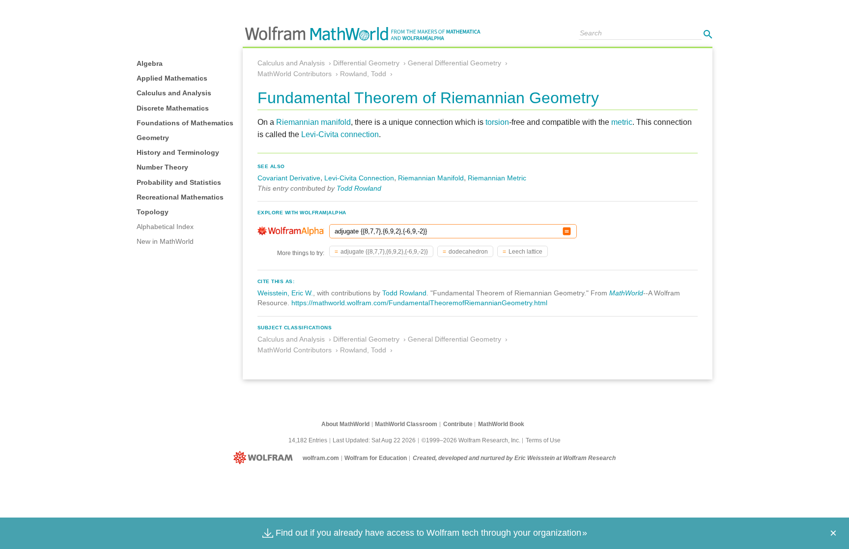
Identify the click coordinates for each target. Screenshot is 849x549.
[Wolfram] (265, 458)
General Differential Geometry (454, 63)
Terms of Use (543, 440)
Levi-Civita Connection (359, 178)
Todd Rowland (359, 188)
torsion (497, 122)
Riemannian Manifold (431, 178)
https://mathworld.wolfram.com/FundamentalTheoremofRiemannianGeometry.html (419, 303)
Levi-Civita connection (340, 134)
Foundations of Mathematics (185, 123)
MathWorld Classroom (406, 424)
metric (621, 122)
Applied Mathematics (172, 78)
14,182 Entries (307, 440)
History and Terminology (178, 152)
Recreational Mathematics (180, 197)
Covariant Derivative (288, 178)
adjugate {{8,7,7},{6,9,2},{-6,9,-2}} (384, 251)
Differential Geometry (366, 63)
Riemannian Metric (497, 178)
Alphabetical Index (165, 227)
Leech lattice (525, 251)
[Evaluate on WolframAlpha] (566, 231)
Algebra (150, 63)
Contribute (458, 424)
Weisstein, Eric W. (285, 293)
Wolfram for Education (375, 458)
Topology (153, 212)
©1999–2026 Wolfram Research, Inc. (471, 440)
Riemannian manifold (313, 122)
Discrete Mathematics (173, 108)
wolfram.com (321, 458)
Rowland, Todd (363, 74)
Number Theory (162, 167)
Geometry (153, 138)
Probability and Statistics (179, 182)
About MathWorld (345, 424)
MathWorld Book (501, 424)
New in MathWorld (165, 241)
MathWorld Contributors (294, 74)
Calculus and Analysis (174, 93)
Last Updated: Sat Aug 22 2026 (374, 440)
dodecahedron (468, 251)
